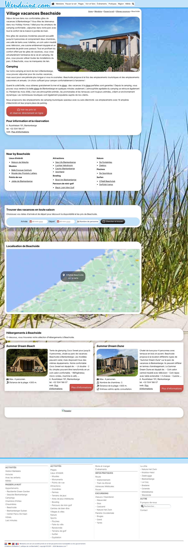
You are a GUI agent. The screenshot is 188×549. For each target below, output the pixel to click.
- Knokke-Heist (147, 472)
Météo (128, 4)
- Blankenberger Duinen (16, 511)
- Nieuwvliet (100, 500)
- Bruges (99, 516)
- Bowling (54, 502)
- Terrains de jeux (58, 495)
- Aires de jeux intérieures (62, 499)
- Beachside (11, 507)
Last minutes (11, 520)
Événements (102, 4)
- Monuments (56, 479)
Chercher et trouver (114, 221)
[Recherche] (133, 4)
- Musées (54, 476)
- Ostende (145, 488)
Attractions (55, 486)
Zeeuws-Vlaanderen (104, 497)
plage (64, 85)
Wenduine (60, 4)
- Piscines (54, 521)
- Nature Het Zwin (103, 510)
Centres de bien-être (59, 508)
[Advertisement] (162, 71)
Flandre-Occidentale (104, 513)
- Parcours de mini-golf (61, 505)
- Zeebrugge (146, 476)
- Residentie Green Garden (17, 491)
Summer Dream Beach (20, 346)
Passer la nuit (71, 4)
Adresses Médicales (104, 486)
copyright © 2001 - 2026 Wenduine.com (53, 546)
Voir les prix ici (26, 111)
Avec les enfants (13, 477)
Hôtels (8, 517)
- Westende (145, 495)
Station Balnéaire (13, 471)
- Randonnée (56, 528)
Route (98, 477)
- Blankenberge (147, 479)
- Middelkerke (146, 492)
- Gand (98, 519)
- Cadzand (100, 506)
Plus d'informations (20, 132)
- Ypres (98, 522)
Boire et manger (102, 466)
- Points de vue (57, 482)
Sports (53, 518)
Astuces (9, 474)
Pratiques (112, 4)
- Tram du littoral (103, 483)
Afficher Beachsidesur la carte (75, 276)
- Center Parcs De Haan (16, 514)
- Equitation (55, 537)
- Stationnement (102, 480)
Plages (81, 4)
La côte (143, 466)
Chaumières (10, 504)
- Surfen (54, 534)
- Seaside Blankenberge (16, 494)
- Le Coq (144, 482)
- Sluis (98, 503)
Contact (144, 510)
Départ (52, 221)
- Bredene (144, 485)
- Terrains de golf (58, 531)
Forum (98, 489)
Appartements (12, 488)
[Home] (53, 4)
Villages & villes (57, 511)
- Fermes (54, 492)
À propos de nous (148, 502)
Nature (53, 515)
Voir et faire (90, 4)
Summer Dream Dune (110, 346)
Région (121, 4)
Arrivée (24, 221)
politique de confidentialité (29, 546)
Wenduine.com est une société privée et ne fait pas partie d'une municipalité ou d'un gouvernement (52, 543)
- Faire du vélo (57, 524)
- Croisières (55, 489)
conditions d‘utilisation (12, 546)
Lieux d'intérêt (56, 473)
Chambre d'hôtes (13, 501)
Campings (10, 498)
